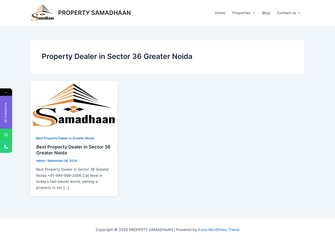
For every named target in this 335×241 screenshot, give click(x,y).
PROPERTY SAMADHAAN (94, 12)
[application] (252, 13)
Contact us (286, 13)
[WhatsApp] (6, 135)
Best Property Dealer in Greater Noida (65, 138)
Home (220, 13)
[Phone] (6, 147)
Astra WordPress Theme (219, 229)
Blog (266, 13)
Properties (241, 13)
